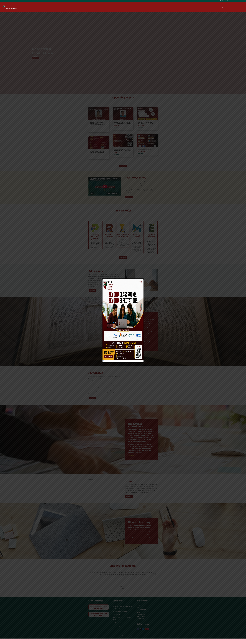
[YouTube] (225, 1)
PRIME (242, 7)
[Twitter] (222, 1)
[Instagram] (227, 1)
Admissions (236, 7)
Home (189, 7)
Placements (228, 7)
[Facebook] (220, 1)
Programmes (199, 7)
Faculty (206, 7)
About (193, 7)
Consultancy (220, 7)
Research (213, 7)
